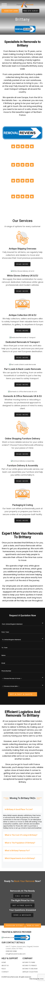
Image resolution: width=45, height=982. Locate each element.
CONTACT (5, 972)
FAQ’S (4, 969)
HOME (4, 962)
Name (3, 655)
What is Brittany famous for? (17, 850)
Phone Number (6, 671)
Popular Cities (14, 925)
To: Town (4, 647)
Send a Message (22, 915)
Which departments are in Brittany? (20, 858)
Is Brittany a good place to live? (19, 809)
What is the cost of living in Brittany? (21, 835)
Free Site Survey (31, 11)
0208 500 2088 (11, 11)
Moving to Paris (28, 962)
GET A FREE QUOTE (22, 905)
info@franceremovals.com (16, 954)
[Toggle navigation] (4, 4)
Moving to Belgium (29, 969)
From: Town (5, 632)
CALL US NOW (22, 896)
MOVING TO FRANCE (29, 965)
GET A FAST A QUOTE (21, 694)
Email (3, 663)
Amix (41, 979)
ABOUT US (5, 965)
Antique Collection (30, 972)
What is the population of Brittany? (20, 843)
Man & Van (33, 925)
